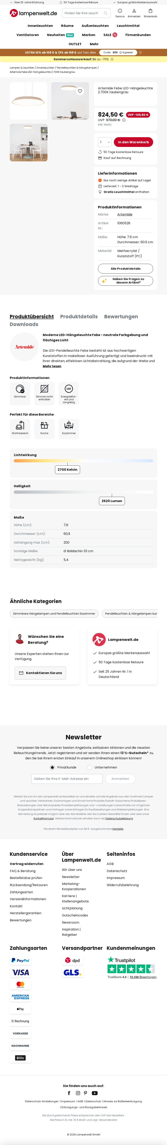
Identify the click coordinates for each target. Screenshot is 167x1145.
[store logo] (33, 13)
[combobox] (86, 13)
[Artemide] (24, 346)
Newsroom (70, 922)
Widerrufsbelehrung (123, 885)
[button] (28, 142)
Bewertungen (121, 316)
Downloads (24, 324)
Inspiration (70, 929)
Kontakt (16, 906)
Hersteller (117, 829)
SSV (118, 52)
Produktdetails (79, 316)
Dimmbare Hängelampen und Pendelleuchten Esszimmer (54, 614)
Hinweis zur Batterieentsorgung (123, 1101)
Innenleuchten (45, 67)
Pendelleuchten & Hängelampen (77, 67)
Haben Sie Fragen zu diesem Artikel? (128, 281)
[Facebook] (71, 1093)
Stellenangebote (75, 901)
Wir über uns (72, 869)
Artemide (124, 214)
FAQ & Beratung (22, 871)
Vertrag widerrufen (26, 863)
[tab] (32, 317)
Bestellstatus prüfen (26, 878)
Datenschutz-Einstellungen (42, 1101)
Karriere (68, 896)
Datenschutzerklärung (119, 818)
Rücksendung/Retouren (29, 885)
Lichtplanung (72, 908)
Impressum (116, 878)
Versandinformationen (28, 899)
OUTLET (75, 44)
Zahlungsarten (21, 892)
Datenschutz (117, 871)
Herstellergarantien (25, 913)
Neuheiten (60, 35)
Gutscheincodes (75, 915)
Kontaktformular (44, 818)
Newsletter (71, 877)
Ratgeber (69, 934)
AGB (110, 863)
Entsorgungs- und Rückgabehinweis (84, 1107)
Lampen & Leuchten (22, 67)
